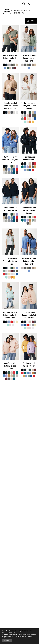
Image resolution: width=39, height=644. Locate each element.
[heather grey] (9, 65)
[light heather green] (6, 172)
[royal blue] (35, 118)
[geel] (33, 122)
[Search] (24, 3)
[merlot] (17, 172)
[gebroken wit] (28, 217)
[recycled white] (28, 112)
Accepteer (7, 640)
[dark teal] (14, 172)
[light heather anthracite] (25, 115)
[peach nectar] (28, 122)
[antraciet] (13, 68)
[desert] (10, 68)
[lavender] (17, 166)
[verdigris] (22, 166)
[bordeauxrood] (15, 68)
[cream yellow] (28, 118)
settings (29, 637)
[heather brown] (33, 65)
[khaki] (35, 115)
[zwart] (4, 65)
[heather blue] (5, 68)
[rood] (25, 118)
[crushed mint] (25, 122)
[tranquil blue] (25, 166)
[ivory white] (17, 112)
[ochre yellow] (35, 166)
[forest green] (8, 68)
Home (16, 11)
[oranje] (30, 122)
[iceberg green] (22, 118)
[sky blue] (35, 112)
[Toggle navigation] (35, 3)
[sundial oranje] (30, 166)
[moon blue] (12, 172)
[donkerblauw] (6, 65)
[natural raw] (17, 65)
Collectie (24, 11)
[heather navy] (30, 65)
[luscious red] (35, 163)
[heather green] (14, 65)
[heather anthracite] (12, 65)
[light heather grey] (14, 112)
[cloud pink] (30, 118)
